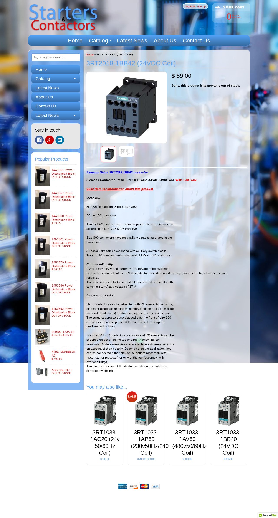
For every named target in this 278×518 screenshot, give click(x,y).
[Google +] (49, 140)
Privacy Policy (157, 497)
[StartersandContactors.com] (63, 28)
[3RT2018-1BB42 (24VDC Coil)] (108, 154)
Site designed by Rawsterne (139, 512)
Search (64, 497)
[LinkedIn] (59, 140)
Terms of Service (185, 497)
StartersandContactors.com (129, 509)
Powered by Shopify (139, 516)
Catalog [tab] (43, 78)
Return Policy (103, 497)
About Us (165, 40)
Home (75, 40)
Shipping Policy (130, 497)
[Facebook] (39, 140)
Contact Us (196, 40)
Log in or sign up (195, 6)
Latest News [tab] (47, 115)
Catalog (98, 40)
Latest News (132, 40)
